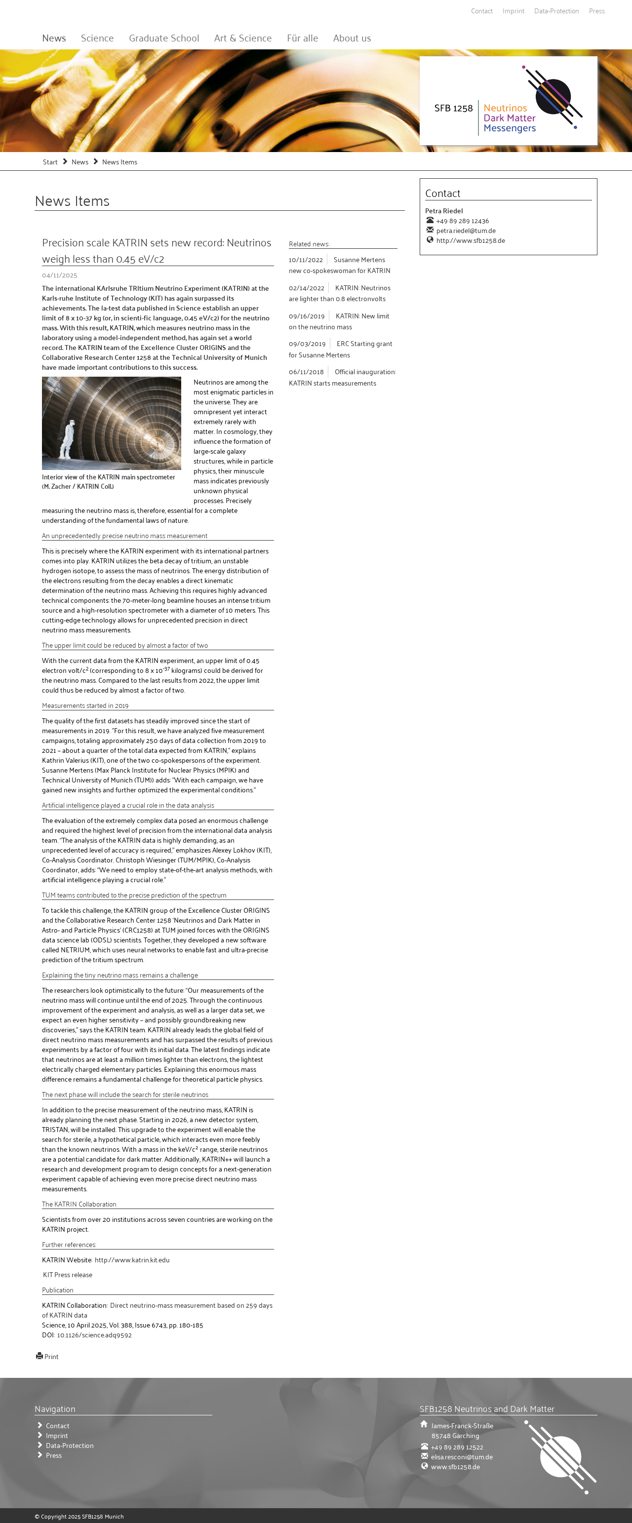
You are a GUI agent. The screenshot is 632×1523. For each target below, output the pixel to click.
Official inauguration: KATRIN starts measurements (342, 376)
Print (51, 1356)
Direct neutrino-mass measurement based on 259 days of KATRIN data (157, 1309)
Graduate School (164, 37)
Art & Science (243, 37)
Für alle (302, 37)
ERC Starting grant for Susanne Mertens (341, 348)
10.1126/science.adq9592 (94, 1334)
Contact (482, 10)
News (54, 37)
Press (597, 10)
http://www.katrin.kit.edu (132, 1259)
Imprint (513, 10)
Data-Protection (556, 10)
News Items (119, 161)
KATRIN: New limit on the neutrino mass (339, 320)
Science (97, 37)
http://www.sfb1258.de (470, 240)
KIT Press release (67, 1274)
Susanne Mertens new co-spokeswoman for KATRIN (340, 264)
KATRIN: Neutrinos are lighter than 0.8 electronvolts (340, 292)
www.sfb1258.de (455, 1466)
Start (50, 161)
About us (352, 37)
